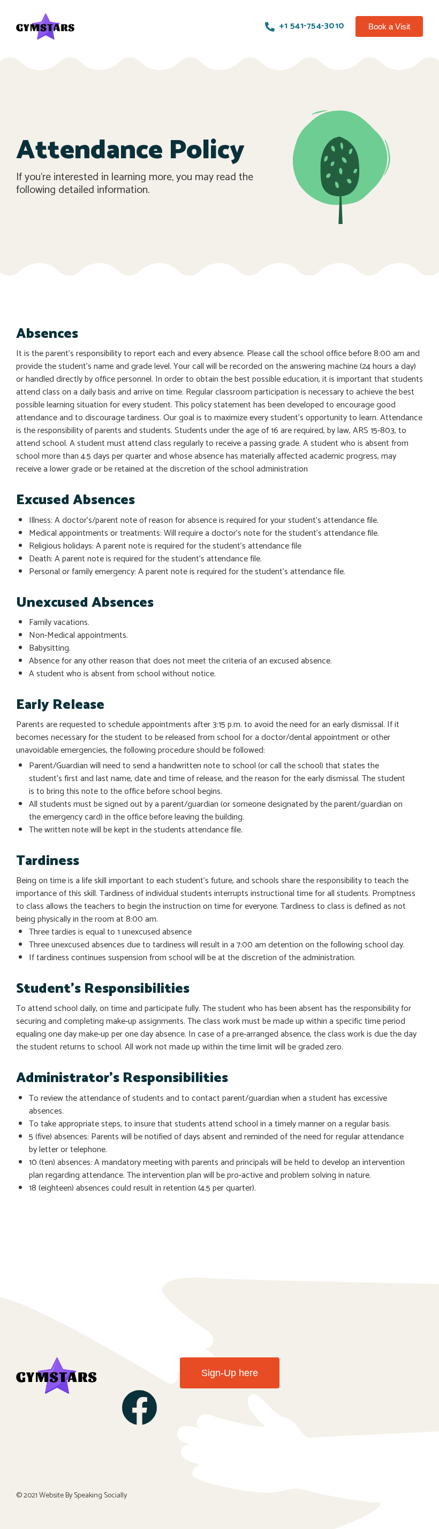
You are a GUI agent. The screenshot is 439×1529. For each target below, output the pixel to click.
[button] (389, 26)
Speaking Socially (100, 1495)
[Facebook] (139, 1407)
